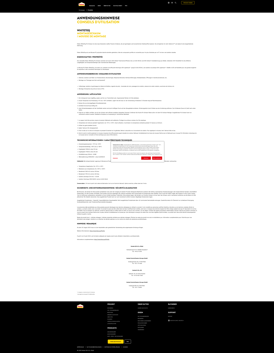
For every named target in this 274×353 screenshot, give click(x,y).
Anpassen (115, 158)
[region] (137, 151)
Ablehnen (146, 158)
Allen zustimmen (157, 158)
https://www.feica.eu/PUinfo (97, 231)
